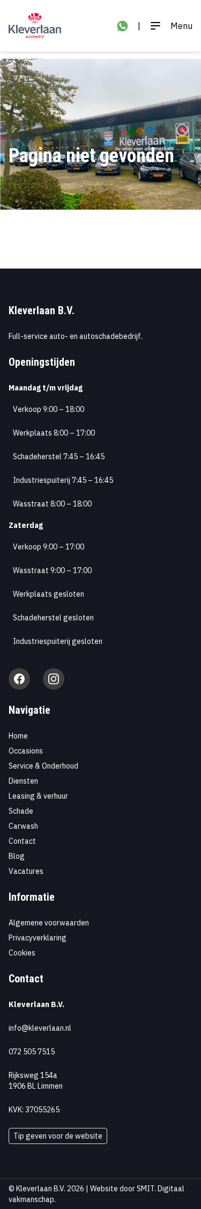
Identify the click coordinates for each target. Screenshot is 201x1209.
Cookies (22, 953)
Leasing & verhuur (38, 796)
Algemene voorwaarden (49, 923)
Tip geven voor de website (57, 1136)
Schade (21, 811)
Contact (22, 841)
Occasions (26, 751)
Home (18, 736)
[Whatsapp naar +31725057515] (122, 26)
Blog (17, 856)
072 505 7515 (32, 1051)
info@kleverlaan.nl (40, 1028)
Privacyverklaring (37, 938)
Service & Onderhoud (43, 766)
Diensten (23, 781)
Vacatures (26, 871)
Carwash (23, 826)
